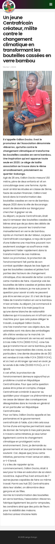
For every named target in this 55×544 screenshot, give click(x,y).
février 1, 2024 (9, 67)
